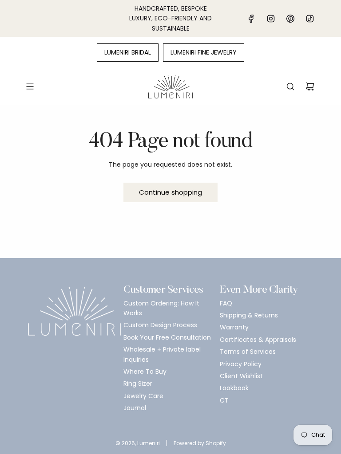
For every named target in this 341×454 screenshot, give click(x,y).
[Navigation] (30, 86)
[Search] (290, 86)
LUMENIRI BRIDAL (127, 52)
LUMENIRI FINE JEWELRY (203, 52)
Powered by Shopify (200, 443)
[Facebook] (251, 18)
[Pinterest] (290, 18)
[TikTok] (310, 18)
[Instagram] (271, 18)
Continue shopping (170, 192)
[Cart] (310, 86)
